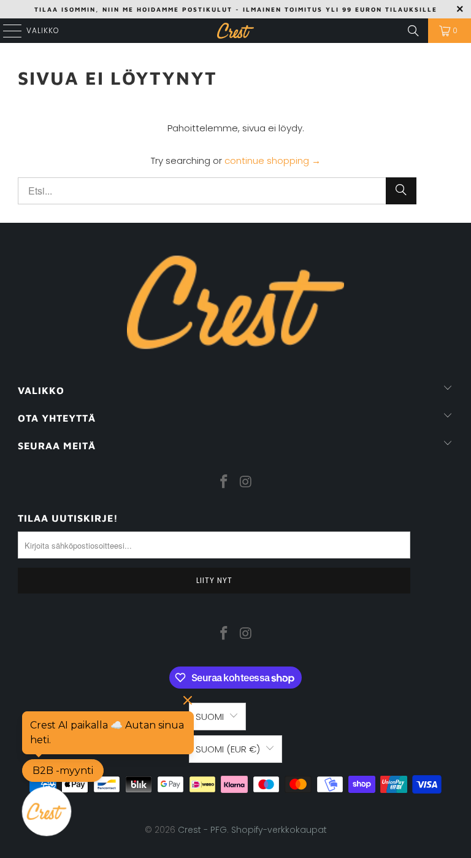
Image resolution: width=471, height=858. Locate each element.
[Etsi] (413, 30)
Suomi (210, 716)
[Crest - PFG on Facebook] (224, 482)
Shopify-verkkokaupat (279, 830)
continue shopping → (272, 160)
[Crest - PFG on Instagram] (246, 482)
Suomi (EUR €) (228, 749)
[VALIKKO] (7, 30)
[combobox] (217, 190)
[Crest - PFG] (235, 30)
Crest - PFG (202, 830)
